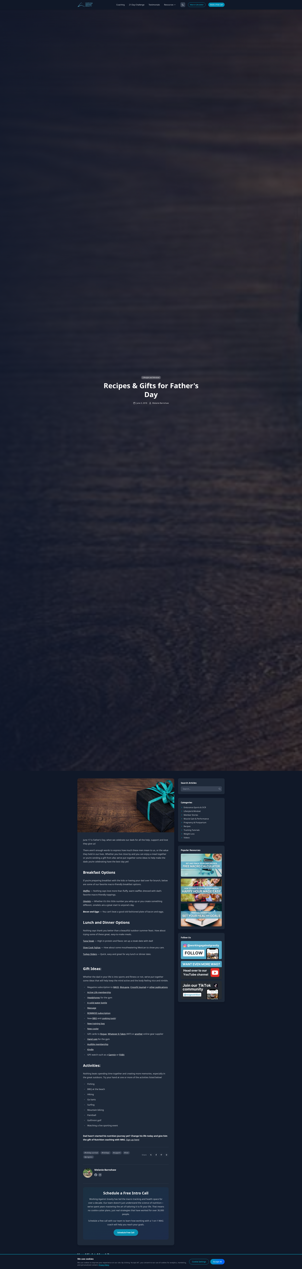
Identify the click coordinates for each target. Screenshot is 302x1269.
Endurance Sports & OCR (195, 807)
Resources (168, 4)
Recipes (187, 826)
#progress (88, 1157)
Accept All (217, 1261)
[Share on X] (151, 1155)
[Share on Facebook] (156, 1155)
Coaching (120, 4)
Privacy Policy (104, 1265)
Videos (187, 837)
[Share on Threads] (166, 1155)
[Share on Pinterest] (161, 1155)
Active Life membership (99, 992)
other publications (158, 987)
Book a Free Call (216, 5)
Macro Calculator (196, 5)
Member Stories (191, 815)
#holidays (105, 1153)
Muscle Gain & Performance (196, 818)
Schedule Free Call (125, 1232)
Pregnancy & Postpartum (195, 822)
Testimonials (154, 4)
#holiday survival (91, 1153)
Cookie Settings (199, 1261)
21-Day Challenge (136, 4)
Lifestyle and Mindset (151, 377)
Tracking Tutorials (192, 830)
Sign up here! (132, 1139)
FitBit (121, 1054)
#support (116, 1153)
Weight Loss (189, 834)
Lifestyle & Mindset (192, 811)
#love (126, 1153)
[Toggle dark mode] (182, 4)
